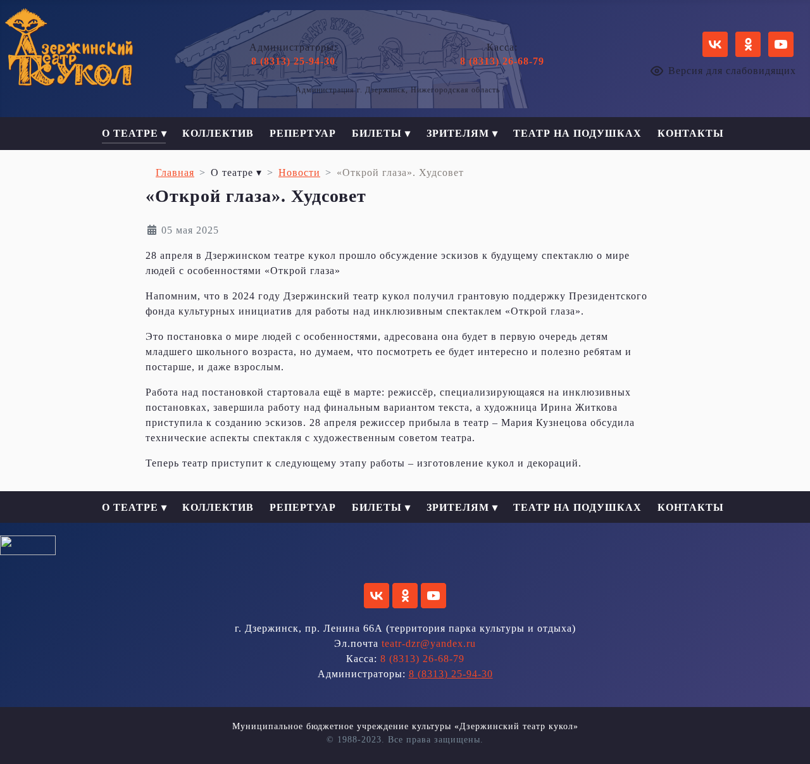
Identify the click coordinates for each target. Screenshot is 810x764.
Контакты (690, 133)
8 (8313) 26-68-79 (502, 61)
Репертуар (303, 133)
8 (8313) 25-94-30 (293, 61)
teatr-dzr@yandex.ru (429, 643)
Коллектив (218, 133)
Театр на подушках (577, 133)
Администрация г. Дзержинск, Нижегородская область (398, 89)
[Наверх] (788, 740)
